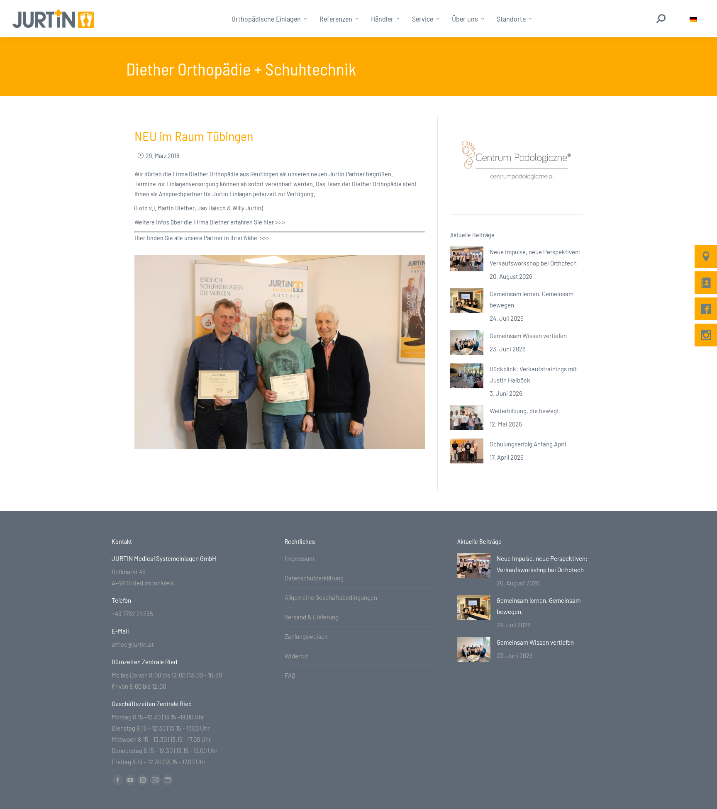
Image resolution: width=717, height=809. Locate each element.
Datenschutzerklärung (314, 578)
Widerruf (296, 656)
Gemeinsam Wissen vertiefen (528, 335)
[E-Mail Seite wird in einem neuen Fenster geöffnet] (155, 780)
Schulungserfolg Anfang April (528, 444)
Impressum (299, 558)
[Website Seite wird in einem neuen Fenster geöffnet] (167, 780)
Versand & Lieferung (312, 617)
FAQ (290, 675)
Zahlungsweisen (306, 636)
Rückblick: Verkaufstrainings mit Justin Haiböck (533, 374)
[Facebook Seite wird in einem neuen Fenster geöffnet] (117, 780)
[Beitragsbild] (466, 258)
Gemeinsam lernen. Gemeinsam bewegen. (531, 299)
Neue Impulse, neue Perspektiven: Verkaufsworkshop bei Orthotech (535, 257)
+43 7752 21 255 (132, 613)
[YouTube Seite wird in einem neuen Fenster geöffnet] (130, 780)
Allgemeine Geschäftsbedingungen (331, 597)
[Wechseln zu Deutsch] (693, 18)
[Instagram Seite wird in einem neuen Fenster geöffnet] (142, 780)
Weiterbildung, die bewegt (524, 410)
